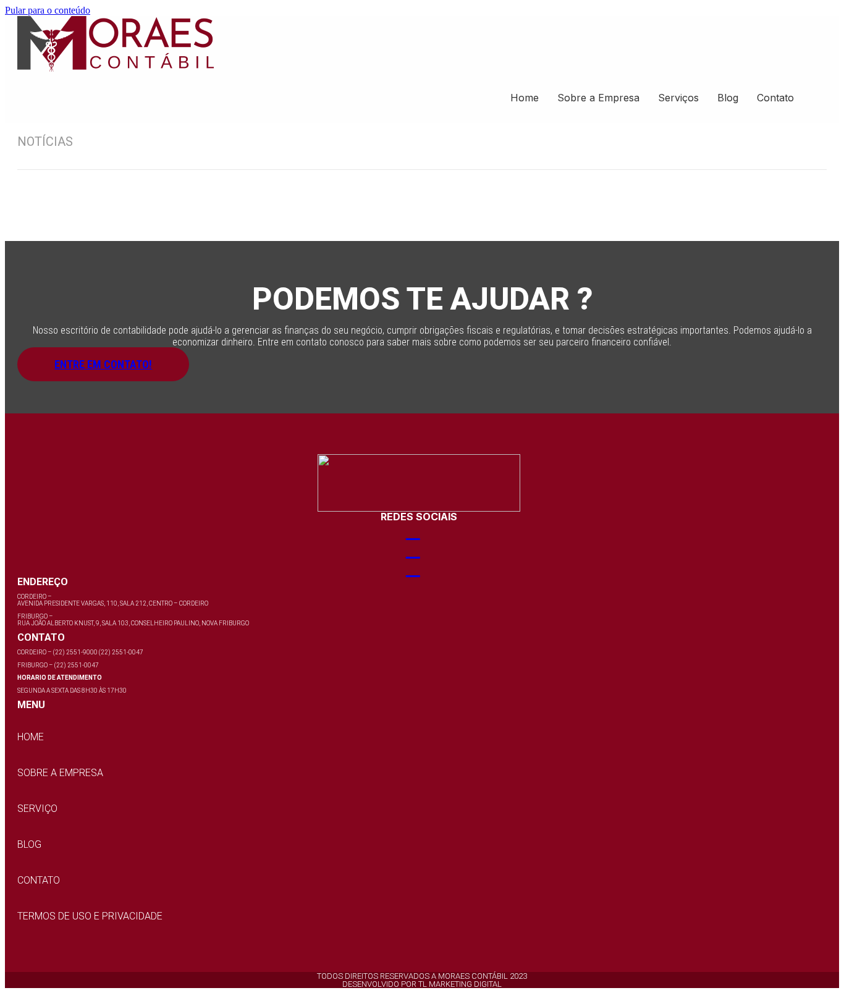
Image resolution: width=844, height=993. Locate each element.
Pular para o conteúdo (47, 10)
